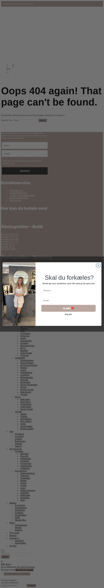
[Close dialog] (98, 265)
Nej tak (68, 314)
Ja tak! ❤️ (68, 308)
